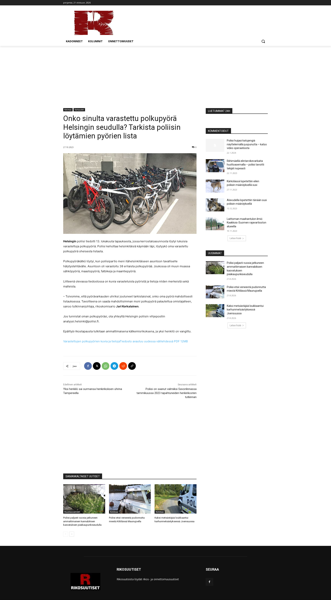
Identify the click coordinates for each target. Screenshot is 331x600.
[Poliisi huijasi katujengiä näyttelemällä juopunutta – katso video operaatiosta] (215, 145)
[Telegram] (114, 366)
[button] (263, 41)
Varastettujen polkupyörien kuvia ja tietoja (125, 341)
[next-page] (71, 534)
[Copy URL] (132, 366)
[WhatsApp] (105, 366)
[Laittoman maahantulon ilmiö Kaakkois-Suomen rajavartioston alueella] (215, 223)
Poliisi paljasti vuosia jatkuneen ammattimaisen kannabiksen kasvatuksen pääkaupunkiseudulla (82, 521)
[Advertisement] (165, 75)
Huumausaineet (72, 512)
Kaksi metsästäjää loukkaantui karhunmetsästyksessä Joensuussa (245, 309)
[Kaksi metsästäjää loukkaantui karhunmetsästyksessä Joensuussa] (176, 499)
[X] (97, 366)
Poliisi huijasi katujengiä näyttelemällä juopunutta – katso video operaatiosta (247, 144)
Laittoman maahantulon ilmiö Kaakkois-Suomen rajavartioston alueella (246, 222)
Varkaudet (79, 109)
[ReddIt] (123, 366)
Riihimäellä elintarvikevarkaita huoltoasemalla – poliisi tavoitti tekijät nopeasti (245, 164)
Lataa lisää (235, 238)
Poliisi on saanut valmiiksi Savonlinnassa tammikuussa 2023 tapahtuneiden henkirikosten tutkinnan (167, 393)
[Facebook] (88, 366)
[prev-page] (65, 534)
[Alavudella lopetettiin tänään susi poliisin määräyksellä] (215, 204)
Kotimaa (67, 109)
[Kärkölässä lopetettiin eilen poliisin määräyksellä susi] (215, 186)
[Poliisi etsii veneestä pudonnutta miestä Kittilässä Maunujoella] (130, 499)
